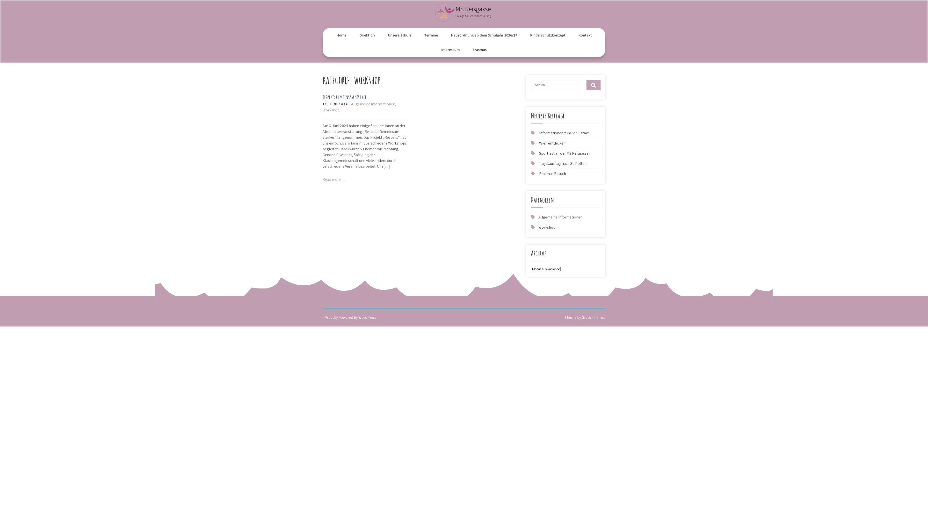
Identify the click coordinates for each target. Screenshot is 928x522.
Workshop (331, 110)
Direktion (367, 35)
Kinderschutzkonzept (548, 35)
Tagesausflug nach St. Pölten (563, 163)
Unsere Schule (399, 35)
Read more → (334, 179)
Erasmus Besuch (552, 173)
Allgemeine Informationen (373, 104)
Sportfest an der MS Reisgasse (563, 153)
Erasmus (480, 49)
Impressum (450, 49)
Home (341, 35)
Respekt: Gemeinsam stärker (345, 97)
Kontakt (585, 35)
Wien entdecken (552, 143)
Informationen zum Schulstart (564, 133)
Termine (431, 35)
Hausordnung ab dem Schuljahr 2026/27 (484, 35)
